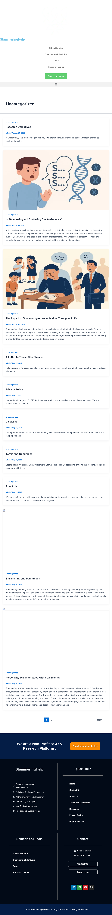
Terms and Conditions (19, 453)
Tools (56, 61)
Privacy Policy (14, 389)
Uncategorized (12, 122)
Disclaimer (12, 421)
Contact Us (74, 790)
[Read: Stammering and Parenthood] (56, 539)
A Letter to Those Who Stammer (25, 357)
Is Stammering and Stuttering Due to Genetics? (34, 219)
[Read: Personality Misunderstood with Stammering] (56, 638)
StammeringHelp (12, 39)
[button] (56, 84)
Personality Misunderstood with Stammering (33, 677)
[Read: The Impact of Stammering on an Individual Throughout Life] (56, 278)
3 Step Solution (56, 48)
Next (101, 719)
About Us (11, 486)
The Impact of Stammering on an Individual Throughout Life (41, 318)
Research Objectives (18, 126)
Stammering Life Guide (56, 54)
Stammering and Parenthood (23, 578)
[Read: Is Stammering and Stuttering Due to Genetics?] (56, 179)
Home (72, 784)
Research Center (56, 67)
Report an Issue (76, 822)
